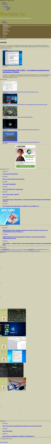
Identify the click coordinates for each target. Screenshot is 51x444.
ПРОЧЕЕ (5, 34)
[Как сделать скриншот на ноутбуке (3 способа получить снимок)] (13, 321)
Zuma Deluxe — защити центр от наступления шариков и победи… (18, 117)
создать (25, 250)
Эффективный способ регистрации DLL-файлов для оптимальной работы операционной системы (25, 104)
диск (22, 249)
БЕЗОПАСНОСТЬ (7, 26)
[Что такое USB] (13, 294)
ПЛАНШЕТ (5, 29)
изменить (26, 249)
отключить (47, 249)
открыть (5, 250)
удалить (31, 250)
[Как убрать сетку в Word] (13, 349)
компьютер (31, 249)
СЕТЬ (4, 32)
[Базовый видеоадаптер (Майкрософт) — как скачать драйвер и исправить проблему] (13, 335)
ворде (20, 249)
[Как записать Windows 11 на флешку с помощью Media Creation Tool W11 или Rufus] (13, 362)
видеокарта (13, 249)
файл (38, 250)
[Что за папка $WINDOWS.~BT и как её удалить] (13, 281)
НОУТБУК (5, 28)
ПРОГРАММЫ (6, 30)
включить (17, 249)
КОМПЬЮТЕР (6, 27)
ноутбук (36, 249)
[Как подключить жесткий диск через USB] (13, 390)
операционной (41, 249)
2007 (1, 249)
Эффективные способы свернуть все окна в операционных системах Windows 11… (21, 142)
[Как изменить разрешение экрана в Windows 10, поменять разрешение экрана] (13, 308)
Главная (2, 39)
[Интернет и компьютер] (15, 19)
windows (5, 249)
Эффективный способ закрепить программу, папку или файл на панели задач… (21, 91)
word (10, 249)
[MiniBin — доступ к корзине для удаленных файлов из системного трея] (10, 419)
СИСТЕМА (5, 33)
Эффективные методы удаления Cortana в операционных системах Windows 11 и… (21, 129)
